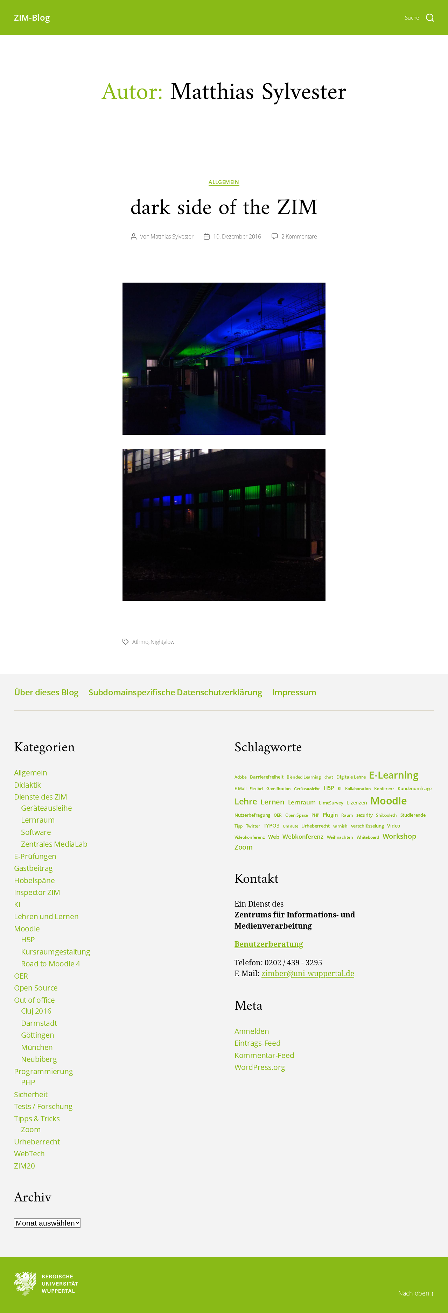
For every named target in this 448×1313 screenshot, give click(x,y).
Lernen (272, 802)
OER (21, 976)
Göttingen (37, 1035)
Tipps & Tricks (36, 1118)
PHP (28, 1082)
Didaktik (27, 785)
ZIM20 (24, 1166)
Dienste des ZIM (40, 797)
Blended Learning (304, 777)
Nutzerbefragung (252, 815)
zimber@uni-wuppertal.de (307, 974)
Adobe (240, 777)
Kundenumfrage (415, 788)
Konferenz (384, 789)
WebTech (29, 1153)
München (37, 1047)
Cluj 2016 (36, 1011)
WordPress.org (259, 1067)
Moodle (27, 929)
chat (328, 777)
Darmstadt (39, 1023)
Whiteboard (368, 837)
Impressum (294, 692)
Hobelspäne (34, 880)
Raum (347, 815)
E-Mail (240, 789)
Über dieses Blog (46, 692)
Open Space (296, 815)
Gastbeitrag (33, 868)
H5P (28, 939)
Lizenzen (356, 802)
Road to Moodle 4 (50, 963)
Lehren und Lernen (46, 916)
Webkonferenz (302, 836)
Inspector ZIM (37, 892)
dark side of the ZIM (224, 208)
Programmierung (43, 1071)
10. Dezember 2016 (237, 236)
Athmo (140, 642)
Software (36, 832)
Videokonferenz (249, 837)
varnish (340, 826)
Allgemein (224, 182)
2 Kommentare (299, 236)
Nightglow (162, 642)
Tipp (238, 826)
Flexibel (256, 788)
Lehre (245, 801)
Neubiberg (39, 1059)
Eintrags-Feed (257, 1043)
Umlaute (290, 826)
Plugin (330, 814)
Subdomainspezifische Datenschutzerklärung (175, 692)
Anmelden (251, 1031)
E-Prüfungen (35, 856)
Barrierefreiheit (266, 777)
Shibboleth (386, 815)
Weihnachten (340, 837)
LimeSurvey (331, 803)
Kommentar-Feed (264, 1055)
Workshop (399, 836)
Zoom (31, 1129)
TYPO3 (272, 825)
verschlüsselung (367, 826)
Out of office (34, 1000)
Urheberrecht (37, 1142)
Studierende (413, 815)
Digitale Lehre (350, 777)
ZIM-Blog (32, 17)
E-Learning (393, 774)
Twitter (253, 826)
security (364, 815)
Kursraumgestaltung (55, 952)
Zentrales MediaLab (54, 844)
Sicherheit (30, 1094)
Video (393, 825)
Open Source (36, 988)
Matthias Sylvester (171, 236)
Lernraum (38, 820)
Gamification (278, 789)
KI (17, 904)
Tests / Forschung (43, 1106)
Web (273, 836)
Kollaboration (358, 789)
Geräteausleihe (46, 808)
